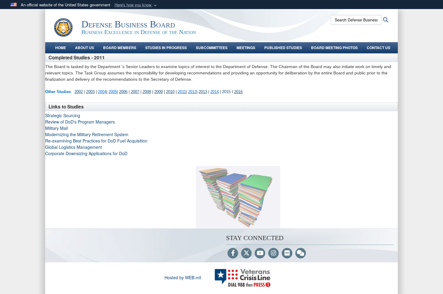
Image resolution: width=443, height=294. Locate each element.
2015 (227, 91)
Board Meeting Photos (334, 47)
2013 (203, 91)
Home (60, 47)
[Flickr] (287, 253)
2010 (170, 91)
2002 (78, 91)
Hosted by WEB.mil (183, 277)
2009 (158, 91)
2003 (90, 91)
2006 (123, 91)
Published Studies (283, 47)
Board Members (119, 47)
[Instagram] (273, 253)
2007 (135, 91)
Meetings (246, 47)
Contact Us (378, 47)
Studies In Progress (166, 47)
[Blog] (300, 253)
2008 (147, 91)
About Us (84, 47)
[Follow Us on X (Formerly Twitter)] (246, 253)
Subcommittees (212, 47)
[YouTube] (260, 253)
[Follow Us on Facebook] (233, 253)
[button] (136, 5)
